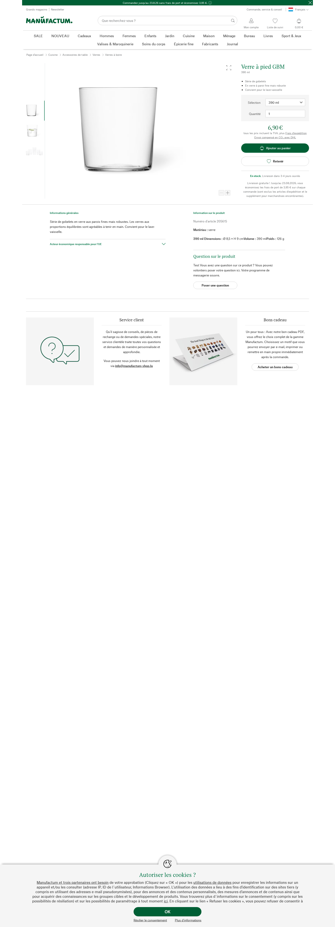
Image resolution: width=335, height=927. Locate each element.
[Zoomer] (227, 193)
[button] (228, 67)
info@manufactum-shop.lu (134, 366)
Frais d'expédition (296, 133)
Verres (96, 54)
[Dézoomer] (221, 193)
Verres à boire (113, 54)
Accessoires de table (75, 54)
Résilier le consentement (150, 920)
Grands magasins (36, 9)
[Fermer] (310, 2)
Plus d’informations (188, 920)
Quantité (255, 114)
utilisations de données (212, 882)
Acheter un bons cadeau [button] (275, 367)
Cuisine (53, 54)
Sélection (254, 102)
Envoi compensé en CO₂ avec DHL (275, 137)
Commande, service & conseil (264, 9)
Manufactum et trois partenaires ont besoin (73, 882)
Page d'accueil (34, 54)
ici (166, 901)
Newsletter (57, 9)
